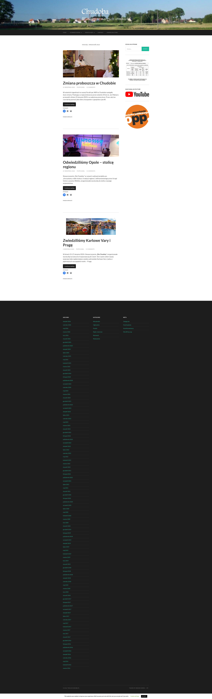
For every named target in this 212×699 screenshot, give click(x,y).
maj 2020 (65, 512)
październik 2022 (68, 439)
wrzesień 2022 (67, 443)
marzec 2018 (66, 588)
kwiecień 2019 (67, 554)
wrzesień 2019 (67, 540)
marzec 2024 (66, 394)
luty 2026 (65, 335)
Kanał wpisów (127, 325)
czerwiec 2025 (67, 356)
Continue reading (69, 104)
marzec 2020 (66, 519)
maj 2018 (65, 585)
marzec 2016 (66, 668)
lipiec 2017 (66, 616)
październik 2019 (68, 536)
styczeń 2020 (66, 526)
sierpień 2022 (67, 446)
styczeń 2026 (66, 339)
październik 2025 (68, 345)
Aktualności (96, 321)
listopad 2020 (67, 498)
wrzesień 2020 (67, 505)
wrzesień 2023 (67, 408)
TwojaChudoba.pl (73, 688)
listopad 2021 (67, 474)
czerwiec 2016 (67, 658)
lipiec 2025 (66, 352)
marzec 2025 (66, 366)
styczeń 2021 (66, 491)
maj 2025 (65, 359)
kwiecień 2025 (67, 363)
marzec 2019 (66, 557)
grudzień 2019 (67, 529)
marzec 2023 (66, 425)
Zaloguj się (126, 321)
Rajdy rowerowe (97, 332)
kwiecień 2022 (67, 460)
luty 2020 (65, 522)
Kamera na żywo (112, 32)
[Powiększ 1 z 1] (147, 61)
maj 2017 (65, 623)
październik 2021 (68, 477)
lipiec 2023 (66, 415)
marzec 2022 (66, 463)
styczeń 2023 (66, 429)
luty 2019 (65, 560)
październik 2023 (68, 404)
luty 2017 (65, 633)
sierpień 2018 (67, 578)
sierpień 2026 (67, 321)
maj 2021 (65, 488)
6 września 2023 (68, 249)
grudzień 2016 (67, 640)
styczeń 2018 (66, 595)
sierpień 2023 (67, 411)
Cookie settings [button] (134, 696)
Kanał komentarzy (128, 328)
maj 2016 (65, 661)
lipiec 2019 (66, 547)
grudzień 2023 (67, 401)
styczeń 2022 (66, 467)
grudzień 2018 (67, 567)
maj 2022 (65, 456)
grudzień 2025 (67, 342)
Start (65, 32)
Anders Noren (140, 688)
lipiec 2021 (66, 484)
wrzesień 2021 (67, 481)
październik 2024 (68, 380)
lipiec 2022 (66, 450)
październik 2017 (68, 606)
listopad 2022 (67, 436)
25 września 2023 (69, 87)
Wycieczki (96, 335)
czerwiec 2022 (67, 453)
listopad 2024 (67, 377)
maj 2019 (65, 550)
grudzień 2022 (67, 432)
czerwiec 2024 (67, 387)
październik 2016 (68, 647)
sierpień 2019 (67, 543)
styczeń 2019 (66, 564)
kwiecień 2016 (67, 664)
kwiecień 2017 (67, 626)
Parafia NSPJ (89, 32)
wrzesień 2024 (67, 384)
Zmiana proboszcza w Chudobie (89, 83)
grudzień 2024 (67, 373)
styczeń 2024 (66, 397)
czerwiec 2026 (67, 325)
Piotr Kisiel (81, 87)
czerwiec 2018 (67, 581)
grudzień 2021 (67, 470)
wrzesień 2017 (67, 609)
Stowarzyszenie (75, 32)
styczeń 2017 (66, 637)
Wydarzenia (96, 339)
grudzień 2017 (67, 599)
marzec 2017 (66, 630)
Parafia (95, 328)
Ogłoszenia (96, 325)
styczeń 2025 (66, 370)
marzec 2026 (66, 332)
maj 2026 (65, 328)
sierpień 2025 (67, 349)
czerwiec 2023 (67, 418)
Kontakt (100, 32)
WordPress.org (127, 332)
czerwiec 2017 (67, 619)
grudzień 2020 (67, 495)
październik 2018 (68, 574)
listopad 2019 (67, 533)
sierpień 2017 (67, 612)
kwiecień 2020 (67, 515)
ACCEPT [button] (144, 696)
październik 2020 (68, 502)
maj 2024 (65, 391)
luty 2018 (65, 592)
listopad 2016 (67, 644)
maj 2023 (65, 422)
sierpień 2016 (67, 654)
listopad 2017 (67, 602)
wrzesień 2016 (67, 651)
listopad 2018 (67, 571)
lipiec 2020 (66, 508)
